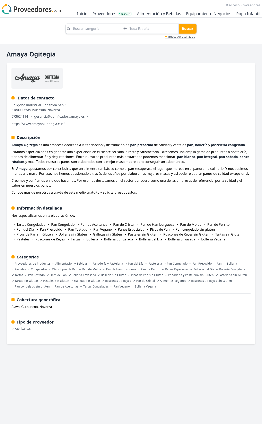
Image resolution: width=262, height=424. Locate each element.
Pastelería (155, 263)
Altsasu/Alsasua (33, 110)
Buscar (187, 28)
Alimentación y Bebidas (159, 14)
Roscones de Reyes (118, 281)
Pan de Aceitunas (66, 286)
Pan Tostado (36, 275)
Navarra (53, 110)
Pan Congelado (177, 263)
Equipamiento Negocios (208, 14)
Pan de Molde (91, 269)
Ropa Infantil (248, 14)
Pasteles (20, 269)
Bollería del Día (203, 269)
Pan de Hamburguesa (121, 269)
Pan (219, 263)
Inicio (82, 14)
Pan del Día (135, 263)
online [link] (126, 13)
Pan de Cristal (145, 281)
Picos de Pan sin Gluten (147, 275)
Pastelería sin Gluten (233, 275)
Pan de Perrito (150, 269)
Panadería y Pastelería (108, 263)
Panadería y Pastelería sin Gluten (191, 275)
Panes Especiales (177, 269)
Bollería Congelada (232, 269)
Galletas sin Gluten (87, 281)
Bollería (232, 263)
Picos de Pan (58, 275)
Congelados (39, 269)
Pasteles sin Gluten (56, 281)
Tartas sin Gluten (26, 281)
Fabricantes (23, 328)
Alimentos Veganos (173, 281)
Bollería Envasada (84, 275)
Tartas (19, 275)
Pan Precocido (202, 263)
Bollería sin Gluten (113, 275)
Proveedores (104, 14)
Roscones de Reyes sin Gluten (211, 281)
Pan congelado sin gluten (32, 286)
